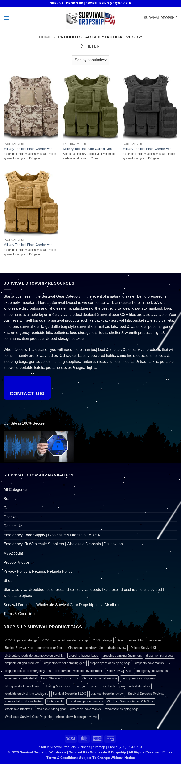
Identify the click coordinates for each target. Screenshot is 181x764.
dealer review (117, 647)
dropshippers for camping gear (64, 663)
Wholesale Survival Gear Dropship (28, 717)
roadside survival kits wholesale (26, 693)
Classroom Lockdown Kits (86, 647)
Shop (8, 581)
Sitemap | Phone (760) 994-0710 (117, 747)
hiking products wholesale (22, 686)
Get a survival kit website (99, 678)
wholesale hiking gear (51, 709)
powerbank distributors (134, 686)
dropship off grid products (22, 663)
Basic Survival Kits (130, 640)
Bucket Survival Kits (19, 647)
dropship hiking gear (159, 655)
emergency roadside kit (21, 678)
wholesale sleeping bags (122, 709)
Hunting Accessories (59, 686)
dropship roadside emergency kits (28, 671)
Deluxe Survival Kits (144, 647)
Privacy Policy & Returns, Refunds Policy (38, 571)
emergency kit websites (152, 671)
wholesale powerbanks (85, 709)
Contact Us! (27, 393)
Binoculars (154, 640)
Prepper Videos (17, 562)
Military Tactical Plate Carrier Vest (28, 149)
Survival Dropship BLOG (69, 693)
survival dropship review (107, 693)
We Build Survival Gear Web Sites (130, 701)
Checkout (12, 517)
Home (45, 36)
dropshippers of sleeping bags (110, 663)
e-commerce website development (78, 671)
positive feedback (103, 686)
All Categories (15, 490)
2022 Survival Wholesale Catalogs (65, 640)
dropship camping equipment (122, 655)
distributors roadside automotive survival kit (34, 655)
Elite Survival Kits (119, 671)
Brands (10, 499)
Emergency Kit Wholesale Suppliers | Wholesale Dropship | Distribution (63, 544)
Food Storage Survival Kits (59, 678)
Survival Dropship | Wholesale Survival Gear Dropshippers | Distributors (63, 605)
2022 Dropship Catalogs (21, 640)
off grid (81, 686)
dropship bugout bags (83, 655)
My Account (13, 553)
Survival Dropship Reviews (146, 693)
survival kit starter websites (23, 701)
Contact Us (13, 526)
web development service (85, 701)
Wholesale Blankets (18, 709)
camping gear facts (50, 647)
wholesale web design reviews (76, 717)
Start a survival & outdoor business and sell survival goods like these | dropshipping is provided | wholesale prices (84, 592)
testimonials (55, 701)
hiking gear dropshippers (138, 678)
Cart (7, 508)
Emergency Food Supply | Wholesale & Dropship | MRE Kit (53, 535)
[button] (6, 18)
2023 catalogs (102, 640)
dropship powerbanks (149, 663)
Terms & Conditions (20, 614)
